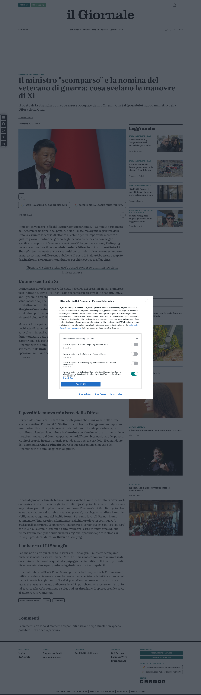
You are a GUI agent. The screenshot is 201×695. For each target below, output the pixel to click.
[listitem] (100, 338)
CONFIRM (81, 384)
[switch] (134, 344)
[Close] (147, 301)
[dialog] (100, 347)
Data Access (100, 394)
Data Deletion (85, 394)
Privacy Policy (116, 394)
